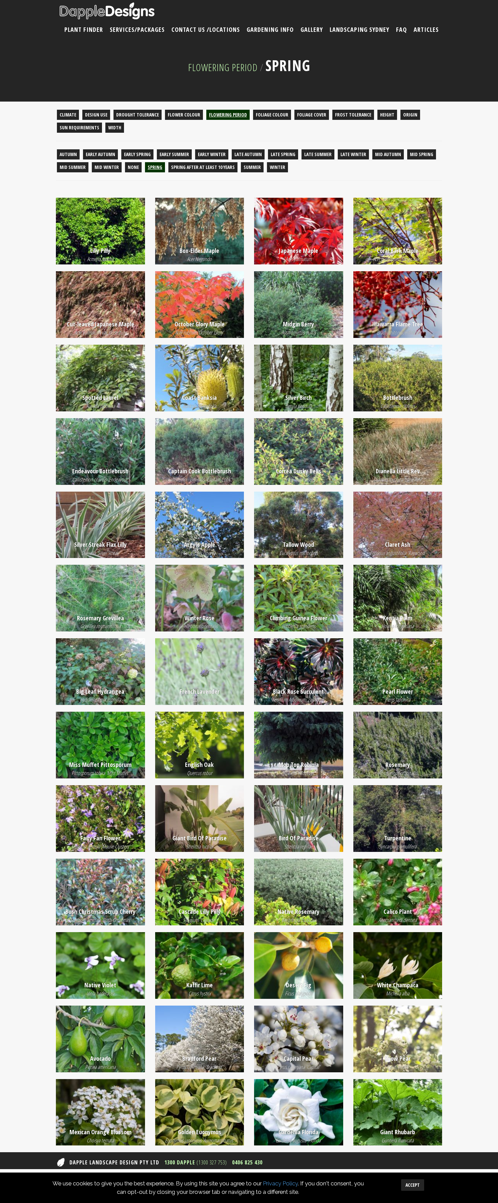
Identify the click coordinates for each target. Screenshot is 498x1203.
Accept (413, 1185)
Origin (410, 114)
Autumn (68, 154)
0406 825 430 (247, 1162)
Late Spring (283, 154)
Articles (426, 29)
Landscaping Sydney (359, 29)
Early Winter (212, 154)
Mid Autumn (388, 154)
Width (114, 127)
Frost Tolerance (353, 114)
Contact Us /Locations (205, 29)
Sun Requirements (79, 127)
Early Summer (174, 154)
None (133, 167)
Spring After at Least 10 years (203, 167)
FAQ (401, 29)
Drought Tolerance (137, 114)
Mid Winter (107, 167)
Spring (155, 167)
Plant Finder (83, 29)
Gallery (311, 29)
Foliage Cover (311, 114)
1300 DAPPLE (195, 1162)
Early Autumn (100, 154)
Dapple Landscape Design (107, 11)
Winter (277, 167)
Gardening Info (270, 29)
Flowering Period (223, 67)
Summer (252, 167)
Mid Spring (421, 154)
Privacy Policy (280, 1183)
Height (387, 114)
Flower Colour (184, 114)
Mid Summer (73, 167)
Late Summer (318, 154)
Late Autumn (248, 154)
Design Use (96, 114)
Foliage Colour (272, 114)
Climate (68, 114)
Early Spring (137, 154)
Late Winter (353, 154)
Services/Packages (137, 29)
